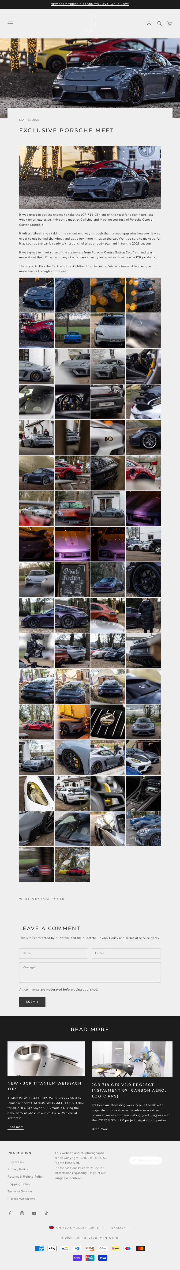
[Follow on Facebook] (10, 1213)
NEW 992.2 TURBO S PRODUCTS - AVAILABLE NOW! (90, 4)
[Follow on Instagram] (22, 1213)
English (118, 1227)
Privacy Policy (108, 938)
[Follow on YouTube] (34, 1213)
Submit (32, 1002)
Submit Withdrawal (22, 1199)
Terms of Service (137, 938)
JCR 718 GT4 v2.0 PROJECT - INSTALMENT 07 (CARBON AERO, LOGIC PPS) (129, 1090)
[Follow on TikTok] (46, 1213)
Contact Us (16, 1162)
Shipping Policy (19, 1184)
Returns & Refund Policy (25, 1177)
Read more (16, 1127)
